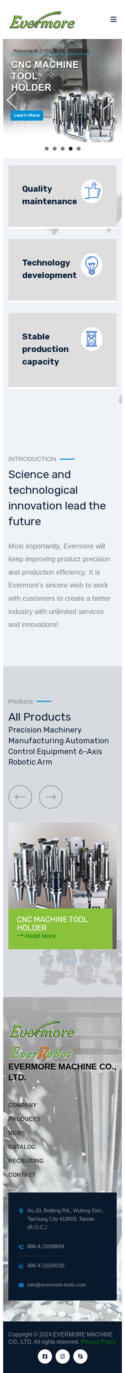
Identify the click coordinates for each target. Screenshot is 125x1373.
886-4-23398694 (45, 1246)
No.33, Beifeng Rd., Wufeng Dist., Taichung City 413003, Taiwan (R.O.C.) (65, 1218)
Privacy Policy (98, 1342)
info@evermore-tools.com (56, 1285)
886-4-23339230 (45, 1265)
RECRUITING (25, 1161)
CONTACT (22, 1175)
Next (111, 100)
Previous (13, 100)
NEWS (16, 1133)
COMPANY (22, 1105)
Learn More (26, 115)
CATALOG (21, 1147)
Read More (39, 936)
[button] (20, 797)
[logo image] (43, 19)
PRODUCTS (24, 1119)
